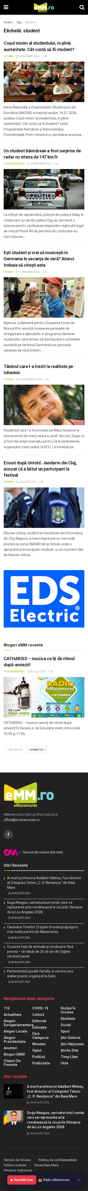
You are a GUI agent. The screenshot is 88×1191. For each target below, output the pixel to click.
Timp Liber (69, 1057)
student (30, 22)
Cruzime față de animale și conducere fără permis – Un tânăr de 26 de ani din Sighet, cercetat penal (40, 951)
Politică (38, 1057)
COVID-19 (40, 1008)
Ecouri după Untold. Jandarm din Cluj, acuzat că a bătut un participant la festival (40, 469)
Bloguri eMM (14, 1054)
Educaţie (39, 1027)
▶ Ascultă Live (22, 1180)
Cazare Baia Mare (46, 1165)
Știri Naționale (72, 1044)
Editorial (39, 1021)
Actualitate (12, 1015)
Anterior (15, 749)
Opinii (37, 1050)
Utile (64, 1063)
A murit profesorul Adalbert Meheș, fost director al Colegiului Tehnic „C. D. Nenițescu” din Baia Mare (44, 883)
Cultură (38, 1015)
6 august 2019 (27, 482)
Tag (18, 22)
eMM (10, 56)
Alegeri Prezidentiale (15, 1040)
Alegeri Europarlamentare (18, 1023)
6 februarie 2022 (40, 163)
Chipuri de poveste (12, 1063)
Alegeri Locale (15, 1031)
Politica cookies (15, 1165)
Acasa (8, 22)
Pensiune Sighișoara (18, 1170)
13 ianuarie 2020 (29, 272)
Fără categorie (40, 1036)
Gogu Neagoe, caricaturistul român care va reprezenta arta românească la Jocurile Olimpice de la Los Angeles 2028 (44, 907)
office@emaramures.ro (22, 820)
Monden (39, 1044)
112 (7, 1008)
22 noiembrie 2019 (30, 379)
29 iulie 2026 (37, 671)
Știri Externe (70, 1038)
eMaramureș (16, 163)
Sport (65, 1031)
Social (66, 1025)
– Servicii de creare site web (40, 852)
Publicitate (41, 1063)
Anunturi (10, 1048)
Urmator (36, 749)
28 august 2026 (20, 893)
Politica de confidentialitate (58, 1160)
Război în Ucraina (68, 1010)
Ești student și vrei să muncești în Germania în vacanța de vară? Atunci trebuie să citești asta (39, 258)
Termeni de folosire (17, 1160)
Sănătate (68, 1019)
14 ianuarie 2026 (29, 56)
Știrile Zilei (69, 1050)
